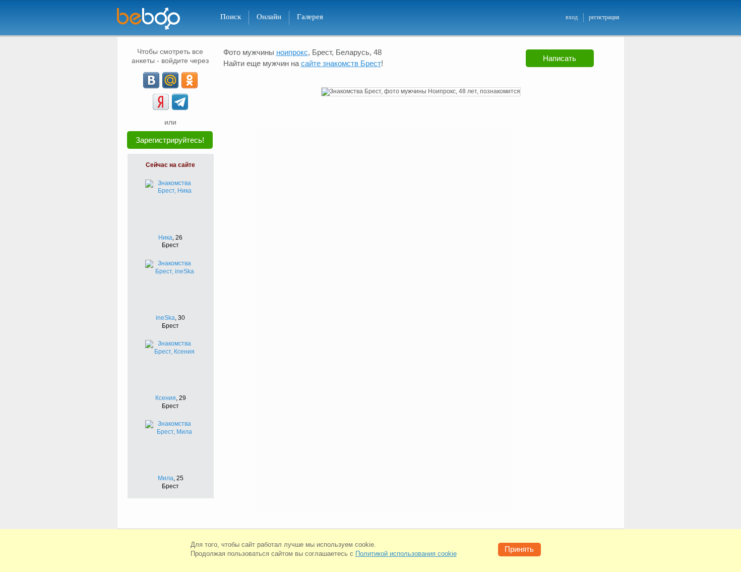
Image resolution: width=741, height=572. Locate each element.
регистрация (604, 17)
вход (572, 17)
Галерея (310, 17)
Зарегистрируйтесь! (170, 140)
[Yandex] (161, 102)
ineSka (165, 317)
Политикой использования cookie (406, 553)
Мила (165, 478)
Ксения (165, 398)
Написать (559, 58)
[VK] (151, 80)
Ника (165, 237)
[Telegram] (180, 102)
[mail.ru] (170, 80)
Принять (519, 549)
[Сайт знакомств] (155, 19)
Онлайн (269, 17)
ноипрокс (292, 52)
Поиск (230, 17)
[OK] (189, 80)
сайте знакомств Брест (341, 63)
